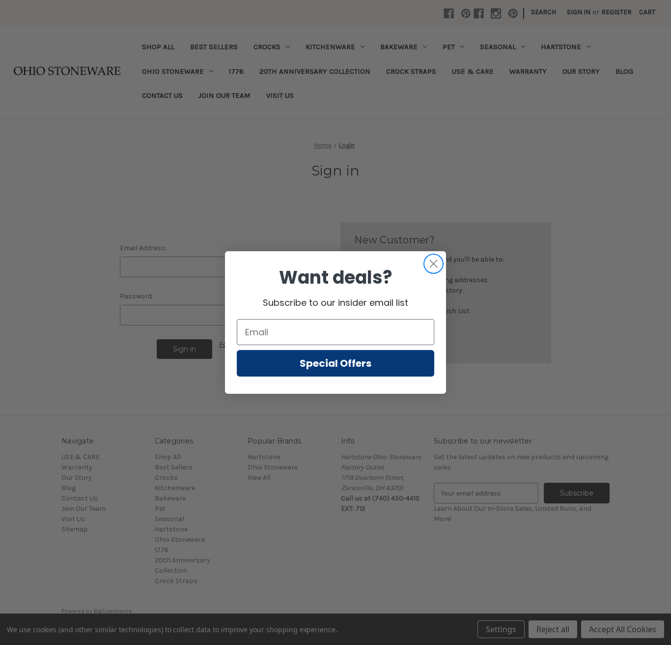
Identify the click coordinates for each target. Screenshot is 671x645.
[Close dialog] (433, 263)
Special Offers (335, 363)
